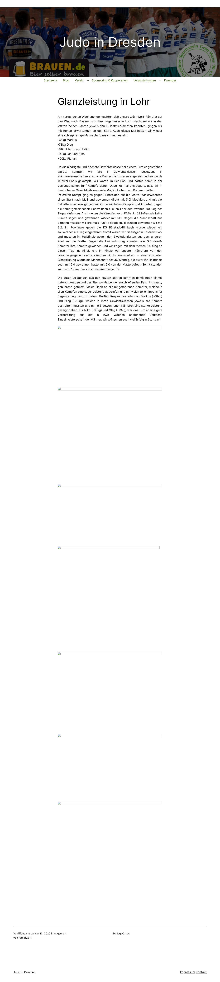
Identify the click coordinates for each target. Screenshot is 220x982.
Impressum (187, 972)
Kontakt (201, 972)
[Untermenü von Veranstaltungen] (160, 80)
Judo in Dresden (24, 972)
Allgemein (60, 933)
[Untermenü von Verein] (88, 80)
